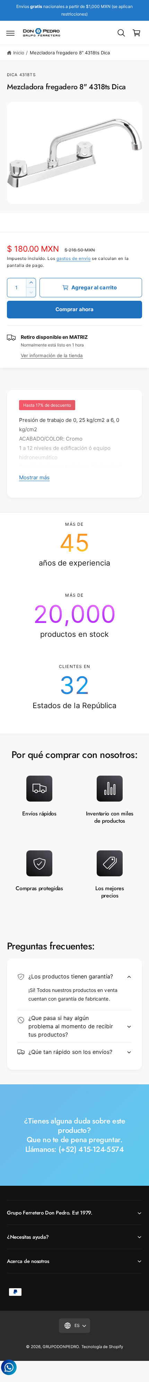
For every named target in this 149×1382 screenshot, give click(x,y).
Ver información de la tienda (52, 355)
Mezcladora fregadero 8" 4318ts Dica (70, 52)
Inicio (18, 52)
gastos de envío (73, 258)
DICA (12, 74)
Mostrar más (34, 477)
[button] (10, 32)
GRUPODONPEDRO (61, 1346)
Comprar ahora (74, 309)
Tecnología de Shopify (102, 1346)
